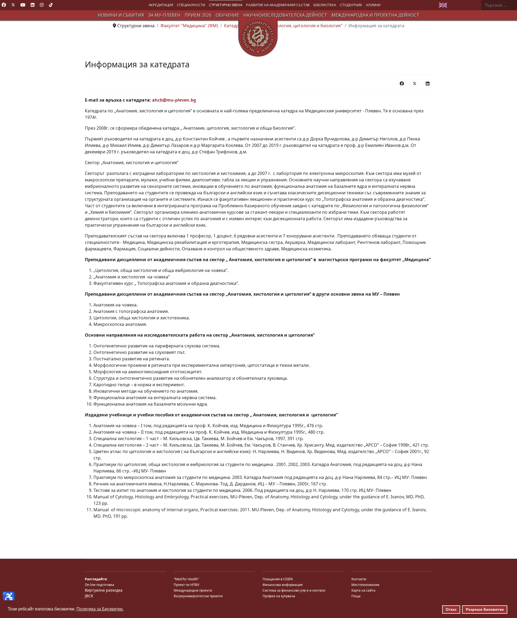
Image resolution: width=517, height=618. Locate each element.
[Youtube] (22, 5)
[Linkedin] (32, 5)
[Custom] (51, 5)
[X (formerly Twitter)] (414, 83)
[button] (161, 5)
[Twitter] (13, 5)
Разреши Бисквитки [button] (485, 609)
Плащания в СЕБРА (278, 579)
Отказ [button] (451, 609)
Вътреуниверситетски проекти (198, 596)
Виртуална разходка (104, 590)
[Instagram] (42, 5)
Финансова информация (283, 584)
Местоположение (365, 584)
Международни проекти (193, 590)
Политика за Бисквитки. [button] (100, 609)
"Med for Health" (186, 579)
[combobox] (499, 5)
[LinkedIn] (427, 83)
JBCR (89, 595)
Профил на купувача (279, 596)
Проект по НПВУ (186, 584)
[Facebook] (4, 5)
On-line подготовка (99, 584)
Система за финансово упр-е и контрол (294, 590)
